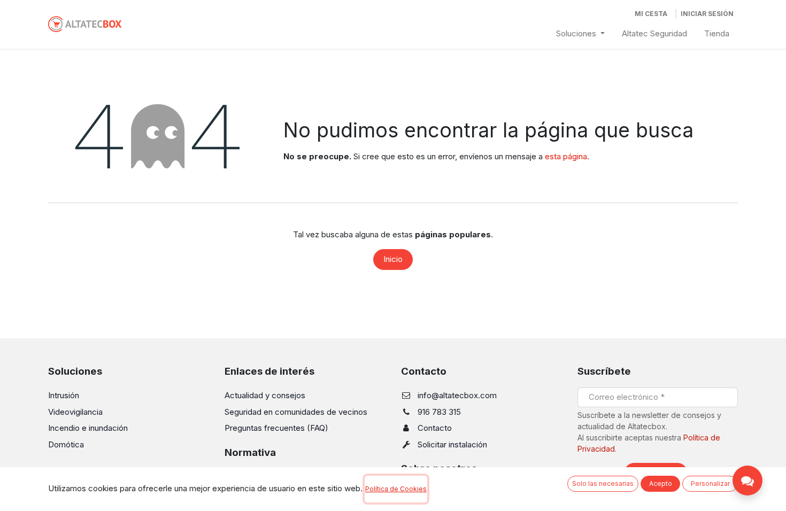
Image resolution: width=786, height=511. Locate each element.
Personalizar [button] (710, 483)
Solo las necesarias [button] (603, 483)
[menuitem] (580, 34)
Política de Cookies (396, 489)
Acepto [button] (660, 483)
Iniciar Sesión (707, 14)
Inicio (393, 259)
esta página (566, 156)
